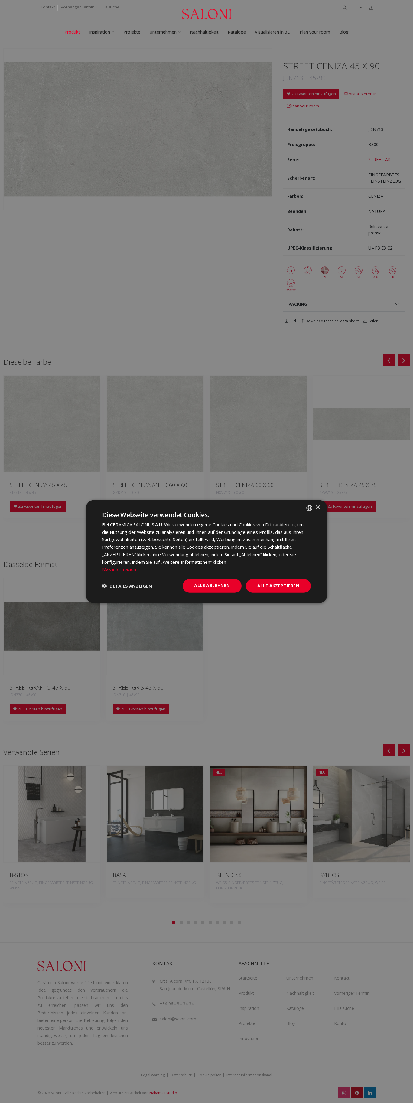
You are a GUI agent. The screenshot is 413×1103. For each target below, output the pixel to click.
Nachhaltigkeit (204, 32)
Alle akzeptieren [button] (278, 586)
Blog (344, 32)
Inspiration (99, 32)
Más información (119, 569)
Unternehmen (163, 32)
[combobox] (309, 508)
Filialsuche (109, 7)
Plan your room (315, 32)
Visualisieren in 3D (273, 32)
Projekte (131, 32)
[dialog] (206, 551)
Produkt (72, 32)
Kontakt (48, 7)
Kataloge (237, 32)
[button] (127, 586)
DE (356, 8)
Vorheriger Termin (77, 7)
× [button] (317, 507)
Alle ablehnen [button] (212, 585)
